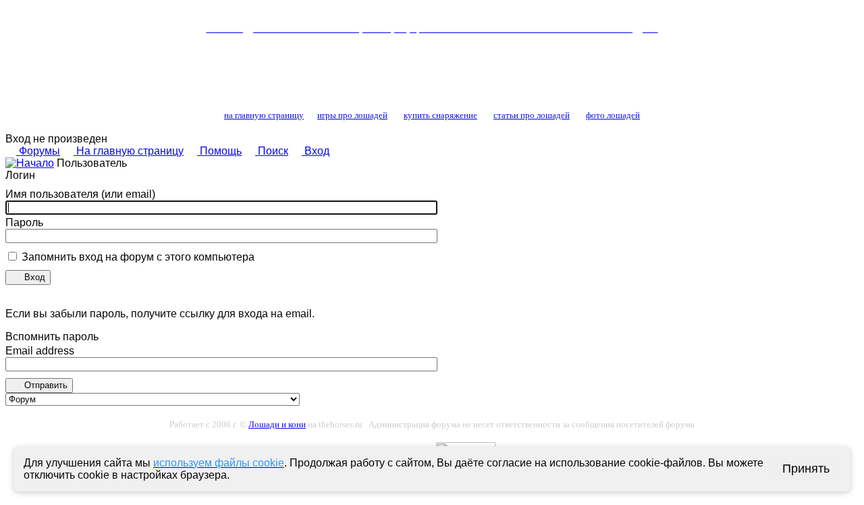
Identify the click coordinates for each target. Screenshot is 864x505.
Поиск (271, 151)
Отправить (45, 385)
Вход (315, 151)
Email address (39, 350)
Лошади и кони (277, 424)
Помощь (219, 151)
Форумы (38, 151)
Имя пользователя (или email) (80, 194)
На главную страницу (129, 151)
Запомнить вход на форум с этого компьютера (136, 257)
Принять (806, 468)
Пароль (24, 222)
